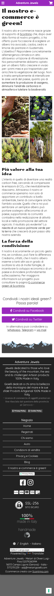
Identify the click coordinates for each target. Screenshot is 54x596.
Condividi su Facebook (28, 310)
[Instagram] (30, 484)
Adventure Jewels (27, 3)
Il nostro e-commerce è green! (27, 468)
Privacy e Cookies (27, 456)
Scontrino (26, 34)
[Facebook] (23, 484)
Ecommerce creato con (27, 571)
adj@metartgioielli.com (34, 567)
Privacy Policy (20, 411)
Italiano (36, 543)
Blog (27, 462)
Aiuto (27, 444)
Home (27, 426)
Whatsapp (13, 330)
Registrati (27, 432)
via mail (41, 330)
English (24, 543)
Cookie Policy (35, 411)
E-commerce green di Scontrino (23, 284)
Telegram (27, 330)
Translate (38, 553)
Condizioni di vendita (27, 450)
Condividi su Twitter (28, 319)
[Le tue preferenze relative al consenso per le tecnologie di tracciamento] (49, 591)
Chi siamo (27, 438)
